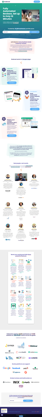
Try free (27, 400)
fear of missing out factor (28, 297)
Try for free (36, 1)
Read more (21, 195)
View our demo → (28, 288)
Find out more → (14, 274)
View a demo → (21, 316)
